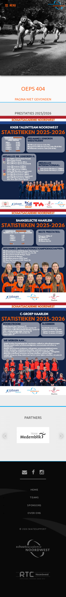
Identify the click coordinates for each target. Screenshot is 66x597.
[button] (5, 435)
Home (34, 489)
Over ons (34, 513)
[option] (33, 435)
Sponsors (34, 505)
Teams (34, 497)
